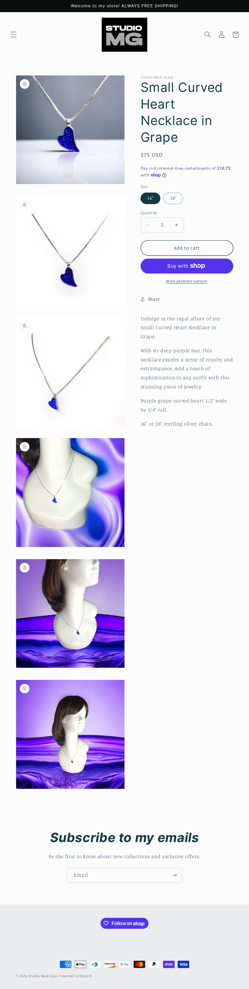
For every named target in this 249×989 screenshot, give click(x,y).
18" (173, 197)
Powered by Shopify (75, 976)
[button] (13, 35)
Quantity (149, 212)
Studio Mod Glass (43, 976)
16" (150, 197)
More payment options (186, 281)
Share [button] (154, 298)
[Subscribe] (175, 875)
